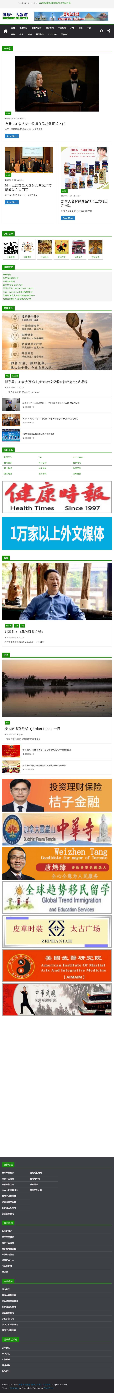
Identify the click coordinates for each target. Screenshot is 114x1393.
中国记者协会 (8, 1254)
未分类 (8, 113)
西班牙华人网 (36, 1190)
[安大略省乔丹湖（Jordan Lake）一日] (57, 689)
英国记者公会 (8, 1260)
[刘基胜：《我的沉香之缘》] (57, 592)
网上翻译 (8, 468)
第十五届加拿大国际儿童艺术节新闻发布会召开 (28, 187)
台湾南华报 (35, 1178)
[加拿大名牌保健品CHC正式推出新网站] (85, 168)
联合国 (5, 1272)
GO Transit (78, 457)
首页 (13, 27)
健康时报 (23, 27)
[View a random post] (108, 31)
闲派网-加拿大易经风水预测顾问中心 (19, 295)
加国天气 (8, 457)
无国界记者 (7, 1266)
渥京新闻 (6, 1289)
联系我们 (6, 1353)
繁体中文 (65, 34)
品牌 (13, 34)
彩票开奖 (77, 468)
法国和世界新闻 (9, 1202)
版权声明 (6, 1371)
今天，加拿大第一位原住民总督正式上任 (35, 123)
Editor (21, 180)
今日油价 (42, 462)
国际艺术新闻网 (9, 1196)
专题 (89, 27)
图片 (21, 34)
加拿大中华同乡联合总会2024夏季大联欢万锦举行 (44, 765)
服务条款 (6, 1365)
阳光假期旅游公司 (11, 278)
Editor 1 (22, 118)
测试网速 (8, 473)
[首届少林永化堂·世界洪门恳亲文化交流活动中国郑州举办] (11, 752)
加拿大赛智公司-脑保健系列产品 (17, 299)
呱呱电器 (7, 274)
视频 (30, 34)
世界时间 (77, 462)
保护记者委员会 (9, 1248)
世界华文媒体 (8, 1172)
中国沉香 (8, 626)
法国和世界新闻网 (10, 1301)
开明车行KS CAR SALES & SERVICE (18, 288)
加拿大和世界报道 (10, 1190)
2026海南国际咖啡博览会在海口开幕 (55, 3)
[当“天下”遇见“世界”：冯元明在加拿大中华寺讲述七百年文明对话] (11, 421)
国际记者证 (7, 1231)
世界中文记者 (8, 1178)
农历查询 (42, 473)
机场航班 (8, 462)
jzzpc (21, 734)
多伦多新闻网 (8, 1184)
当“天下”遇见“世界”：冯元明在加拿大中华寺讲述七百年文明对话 (50, 418)
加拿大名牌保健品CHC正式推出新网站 (84, 203)
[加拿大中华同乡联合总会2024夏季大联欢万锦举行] (11, 767)
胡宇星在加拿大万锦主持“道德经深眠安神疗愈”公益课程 (46, 381)
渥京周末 (34, 1184)
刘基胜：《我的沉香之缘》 (25, 631)
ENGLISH (52, 34)
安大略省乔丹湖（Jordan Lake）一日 (32, 728)
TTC (40, 457)
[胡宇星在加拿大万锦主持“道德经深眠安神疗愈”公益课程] (57, 342)
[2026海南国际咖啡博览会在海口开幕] (11, 436)
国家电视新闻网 (9, 1295)
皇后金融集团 (9, 281)
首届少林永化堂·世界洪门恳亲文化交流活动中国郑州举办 (47, 750)
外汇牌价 (42, 468)
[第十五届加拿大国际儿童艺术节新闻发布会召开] (29, 160)
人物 (72, 27)
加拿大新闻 (36, 27)
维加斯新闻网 (36, 1172)
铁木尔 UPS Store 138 (13, 285)
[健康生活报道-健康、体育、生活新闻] (5, 31)
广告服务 (6, 1359)
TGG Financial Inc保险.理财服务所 (18, 292)
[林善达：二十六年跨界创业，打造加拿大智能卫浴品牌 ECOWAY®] (11, 405)
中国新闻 (62, 27)
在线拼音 (77, 473)
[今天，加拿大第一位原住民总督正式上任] (57, 84)
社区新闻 (40, 34)
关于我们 (6, 1347)
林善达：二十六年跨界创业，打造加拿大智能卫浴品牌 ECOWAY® (51, 403)
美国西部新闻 (8, 1213)
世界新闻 (50, 27)
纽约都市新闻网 (9, 1207)
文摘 (81, 27)
